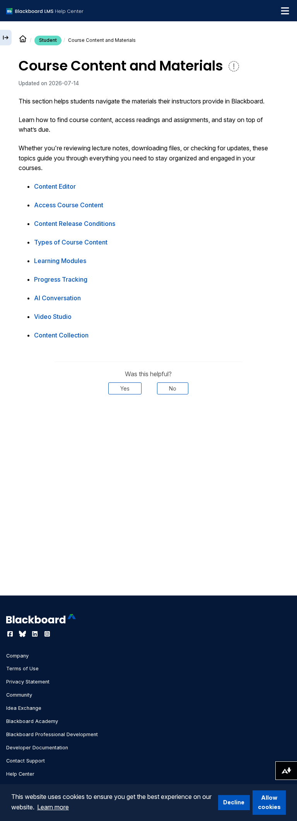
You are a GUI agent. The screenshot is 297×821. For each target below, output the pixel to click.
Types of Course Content (71, 242)
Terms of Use (22, 668)
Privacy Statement (28, 682)
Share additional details (148, 418)
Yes (125, 388)
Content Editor (55, 186)
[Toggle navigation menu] (285, 11)
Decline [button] (233, 802)
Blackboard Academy (32, 721)
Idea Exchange (23, 708)
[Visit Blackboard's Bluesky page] (23, 634)
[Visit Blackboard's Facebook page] (10, 634)
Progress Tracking (60, 279)
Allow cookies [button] (269, 802)
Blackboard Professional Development (52, 734)
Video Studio (53, 316)
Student (48, 40)
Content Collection (61, 335)
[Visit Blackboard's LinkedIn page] (35, 634)
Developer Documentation (37, 747)
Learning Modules (60, 261)
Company (17, 656)
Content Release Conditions (74, 223)
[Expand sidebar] (6, 37)
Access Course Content (68, 205)
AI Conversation (57, 298)
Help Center (20, 774)
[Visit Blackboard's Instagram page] (47, 634)
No (172, 388)
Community (19, 695)
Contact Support (25, 761)
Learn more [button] (53, 807)
